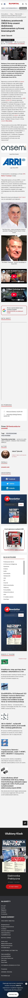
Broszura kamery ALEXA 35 (14, 411)
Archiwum (3, 912)
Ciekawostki (7, 575)
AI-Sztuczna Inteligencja (12, 8)
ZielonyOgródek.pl (5, 932)
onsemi (22, 81)
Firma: (10, 427)
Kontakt (3, 908)
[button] (2, 857)
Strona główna (4, 14)
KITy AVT (3, 906)
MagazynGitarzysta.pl (6, 943)
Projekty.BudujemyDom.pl (7, 926)
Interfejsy (6, 599)
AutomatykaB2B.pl (6, 956)
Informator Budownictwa (7, 930)
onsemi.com (5, 467)
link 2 (24, 197)
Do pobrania (4, 914)
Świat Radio (4, 962)
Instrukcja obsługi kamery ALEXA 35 (13, 415)
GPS (5, 594)
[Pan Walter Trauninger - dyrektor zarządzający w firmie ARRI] (14, 248)
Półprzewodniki (19, 14)
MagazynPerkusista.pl (6, 945)
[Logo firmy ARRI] (14, 162)
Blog (11, 14)
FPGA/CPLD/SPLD (9, 592)
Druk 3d (6, 582)
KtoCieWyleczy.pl (5, 975)
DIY (4, 580)
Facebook (11, 479)
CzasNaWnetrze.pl (6, 934)
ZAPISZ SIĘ (13, 994)
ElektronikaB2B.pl (5, 954)
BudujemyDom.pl (5, 924)
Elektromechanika (9, 585)
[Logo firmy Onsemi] (14, 148)
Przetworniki (5, 435)
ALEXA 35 (8, 100)
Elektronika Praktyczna (7, 958)
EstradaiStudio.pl (5, 947)
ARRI (24, 98)
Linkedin (12, 488)
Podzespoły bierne (9, 561)
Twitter (11, 483)
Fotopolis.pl (4, 969)
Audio (5, 571)
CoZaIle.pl (3, 928)
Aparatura (6, 566)
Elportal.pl (3, 960)
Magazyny (3, 910)
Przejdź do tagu (22, 658)
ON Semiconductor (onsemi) (16, 43)
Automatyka (7, 573)
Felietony (6, 587)
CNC (5, 578)
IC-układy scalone (8, 597)
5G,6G (3, 8)
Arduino (6, 568)
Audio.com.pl (4, 941)
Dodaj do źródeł (6, 40)
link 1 (20, 197)
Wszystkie (23, 8)
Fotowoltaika (7, 590)
